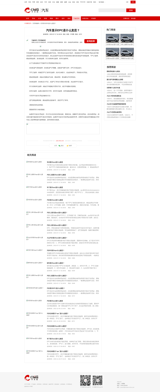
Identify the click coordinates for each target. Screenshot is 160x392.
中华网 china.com (32, 10)
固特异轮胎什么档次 (113, 71)
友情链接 (63, 384)
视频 (51, 18)
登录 (133, 2)
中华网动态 (69, 384)
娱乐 (41, 2)
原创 (33, 18)
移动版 (133, 18)
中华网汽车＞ (28, 23)
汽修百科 (76, 18)
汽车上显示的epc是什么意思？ (57, 225)
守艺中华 (82, 2)
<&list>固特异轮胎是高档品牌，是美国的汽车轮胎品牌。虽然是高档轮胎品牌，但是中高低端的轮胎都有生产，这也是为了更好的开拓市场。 (119, 75)
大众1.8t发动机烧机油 (114, 96)
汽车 (45, 2)
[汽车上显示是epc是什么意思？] (35, 212)
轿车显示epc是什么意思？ (55, 263)
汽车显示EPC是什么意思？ (48, 23)
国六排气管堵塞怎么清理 (115, 79)
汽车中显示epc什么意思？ (55, 250)
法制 (77, 2)
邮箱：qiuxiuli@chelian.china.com (125, 387)
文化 (53, 2)
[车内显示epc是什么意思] (35, 162)
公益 (69, 2)
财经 (37, 2)
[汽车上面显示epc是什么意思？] (35, 275)
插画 (61, 2)
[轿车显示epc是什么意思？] (35, 262)
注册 (127, 2)
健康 (65, 2)
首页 (25, 2)
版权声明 (51, 384)
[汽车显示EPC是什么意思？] (35, 288)
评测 (45, 18)
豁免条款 (57, 384)
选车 (63, 18)
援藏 (57, 2)
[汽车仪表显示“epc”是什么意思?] (35, 313)
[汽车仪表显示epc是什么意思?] (35, 326)
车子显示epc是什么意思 (55, 187)
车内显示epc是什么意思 (55, 162)
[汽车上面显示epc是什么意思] (35, 174)
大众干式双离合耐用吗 (114, 112)
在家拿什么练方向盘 (113, 87)
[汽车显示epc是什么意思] (35, 199)
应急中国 (89, 2)
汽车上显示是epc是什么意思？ (57, 212)
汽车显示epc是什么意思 (55, 200)
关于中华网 (27, 384)
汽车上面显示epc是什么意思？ (57, 275)
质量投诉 (126, 18)
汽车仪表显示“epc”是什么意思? (57, 313)
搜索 (131, 10)
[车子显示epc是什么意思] (35, 187)
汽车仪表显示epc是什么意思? (57, 326)
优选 (73, 2)
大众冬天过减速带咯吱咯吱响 (116, 104)
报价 (69, 18)
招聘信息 (45, 384)
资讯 (29, 2)
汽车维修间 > (36, 23)
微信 (62, 145)
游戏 (49, 2)
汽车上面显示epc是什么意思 (56, 175)
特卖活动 (85, 18)
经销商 (93, 18)
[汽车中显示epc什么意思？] (35, 250)
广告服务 (33, 384)
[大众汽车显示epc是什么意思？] (35, 237)
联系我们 (39, 384)
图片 (57, 18)
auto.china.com (60, 140)
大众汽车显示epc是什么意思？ (57, 238)
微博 (70, 145)
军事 (33, 2)
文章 (39, 18)
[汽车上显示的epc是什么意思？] (35, 225)
